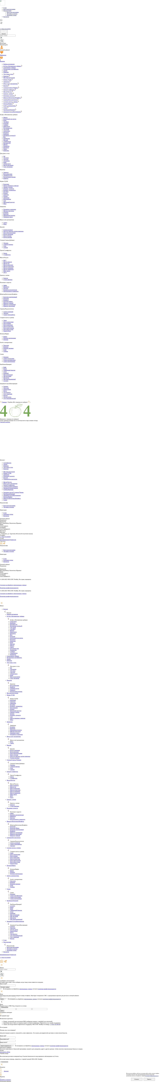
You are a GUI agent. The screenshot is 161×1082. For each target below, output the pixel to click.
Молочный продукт (9, 202)
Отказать (136, 1079)
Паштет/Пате (7, 331)
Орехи (5, 253)
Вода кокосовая (7, 174)
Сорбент (5, 125)
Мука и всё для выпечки (10, 483)
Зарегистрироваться (6, 1045)
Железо (5, 144)
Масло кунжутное (8, 266)
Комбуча (5, 178)
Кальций (5, 123)
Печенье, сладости (8, 188)
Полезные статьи (8, 514)
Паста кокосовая (8, 325)
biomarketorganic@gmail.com (8, 539)
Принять (149, 1079)
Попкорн (5, 357)
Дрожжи (5, 243)
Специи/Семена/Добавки (10, 486)
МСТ (4, 260)
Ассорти (5, 380)
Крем (4, 120)
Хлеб (4, 350)
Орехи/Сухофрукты (9, 485)
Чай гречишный (8, 374)
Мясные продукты (8, 211)
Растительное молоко (9, 177)
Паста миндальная (8, 328)
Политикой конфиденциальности (151, 1075)
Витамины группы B (9, 135)
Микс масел (6, 271)
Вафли (5, 336)
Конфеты (6, 300)
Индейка (5, 191)
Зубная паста (7, 163)
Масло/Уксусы (7, 482)
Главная (4, 402)
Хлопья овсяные (8, 230)
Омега (5, 149)
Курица (5, 193)
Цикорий (6, 373)
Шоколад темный (8, 303)
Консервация (7, 199)
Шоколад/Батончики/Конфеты (12, 498)
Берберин (6, 134)
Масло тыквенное (8, 269)
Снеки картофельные (9, 360)
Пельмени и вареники (9, 209)
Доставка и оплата (8, 507)
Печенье (5, 339)
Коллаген (6, 132)
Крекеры (5, 347)
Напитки (5, 469)
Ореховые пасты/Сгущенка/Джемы (13, 492)
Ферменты (6, 146)
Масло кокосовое (8, 265)
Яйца (4, 203)
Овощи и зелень (8, 187)
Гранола (5, 278)
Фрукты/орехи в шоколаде (10, 291)
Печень (5, 196)
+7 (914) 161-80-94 (5, 536)
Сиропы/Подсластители (10, 479)
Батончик (6, 298)
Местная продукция (9, 471)
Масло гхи (6, 263)
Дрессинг (6, 388)
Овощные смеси (8, 217)
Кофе (4, 367)
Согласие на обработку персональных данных (13, 585)
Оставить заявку (5, 987)
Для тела (5, 159)
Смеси (5, 222)
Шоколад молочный (9, 306)
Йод (4, 137)
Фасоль (5, 395)
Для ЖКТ (6, 122)
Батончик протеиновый (10, 297)
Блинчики (6, 184)
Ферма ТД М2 (7, 473)
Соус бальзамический (9, 398)
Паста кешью (7, 323)
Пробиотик (6, 138)
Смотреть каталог (5, 422)
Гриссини (6, 345)
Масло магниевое (8, 165)
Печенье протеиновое (9, 338)
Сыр (4, 200)
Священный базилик (9, 370)
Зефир (5, 285)
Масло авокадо (7, 262)
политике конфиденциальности (47, 989)
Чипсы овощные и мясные (11, 185)
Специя (5, 247)
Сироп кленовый (8, 311)
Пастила (5, 288)
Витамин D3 (7, 143)
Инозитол (6, 147)
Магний (5, 140)
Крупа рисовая (7, 237)
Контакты (6, 516)
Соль (4, 246)
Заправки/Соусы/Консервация (12, 495)
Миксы (5, 117)
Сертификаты (7, 463)
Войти (2, 999)
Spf (4, 156)
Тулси (5, 371)
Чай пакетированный (9, 379)
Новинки (6, 466)
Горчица (5, 386)
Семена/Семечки (8, 244)
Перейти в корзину (5, 1079)
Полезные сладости (9, 476)
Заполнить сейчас (5, 1052)
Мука (4, 224)
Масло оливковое (8, 268)
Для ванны (6, 160)
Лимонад (6, 172)
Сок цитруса (7, 392)
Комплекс (6, 150)
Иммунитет (6, 126)
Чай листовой (7, 376)
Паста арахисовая (8, 322)
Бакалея (5, 477)
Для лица (6, 157)
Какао (5, 368)
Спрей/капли (7, 141)
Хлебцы (5, 351)
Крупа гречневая (8, 234)
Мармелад (6, 287)
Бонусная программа (9, 505)
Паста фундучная (8, 329)
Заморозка (6, 197)
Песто (5, 391)
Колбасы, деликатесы (9, 190)
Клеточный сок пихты (9, 119)
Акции (5, 464)
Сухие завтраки (7, 279)
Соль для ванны (7, 167)
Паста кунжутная (8, 326)
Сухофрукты (7, 254)
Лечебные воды (7, 175)
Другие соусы (7, 397)
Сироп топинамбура (9, 314)
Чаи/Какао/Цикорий (9, 494)
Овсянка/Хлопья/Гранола (10, 488)
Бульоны (5, 212)
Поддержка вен (7, 128)
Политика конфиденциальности (9, 588)
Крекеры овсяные (8, 348)
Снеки (5, 500)
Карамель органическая (10, 290)
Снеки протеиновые (9, 361)
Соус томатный (7, 394)
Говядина (6, 194)
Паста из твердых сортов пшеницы (13, 231)
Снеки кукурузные (8, 358)
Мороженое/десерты (9, 215)
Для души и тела (8, 467)
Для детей (6, 129)
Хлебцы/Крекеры (8, 489)
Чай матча (6, 377)
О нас (5, 513)
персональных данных (25, 989)
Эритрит (5, 313)
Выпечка (5, 214)
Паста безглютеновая (9, 233)
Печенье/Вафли (7, 497)
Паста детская (7, 236)
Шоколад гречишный (9, 304)
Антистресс (6, 131)
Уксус (5, 272)
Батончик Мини (8, 301)
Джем (5, 320)
